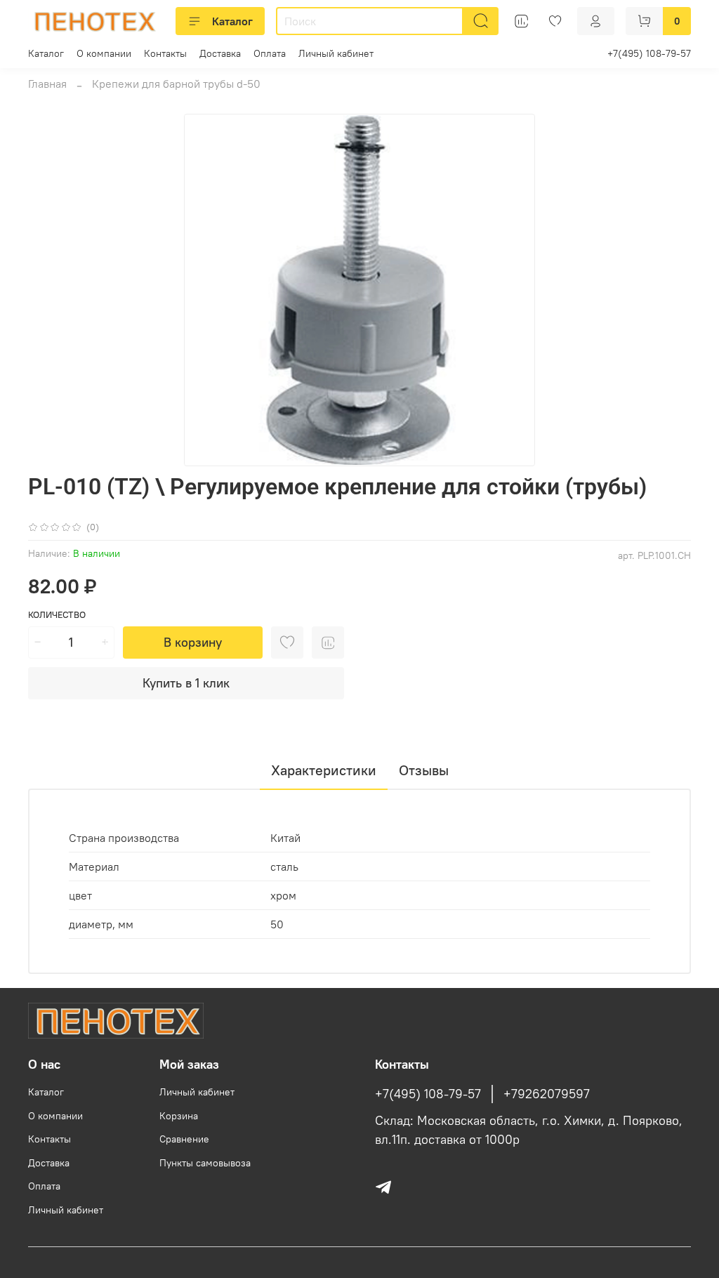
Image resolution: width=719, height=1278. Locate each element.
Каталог (232, 21)
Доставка (220, 53)
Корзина (178, 1115)
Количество (57, 615)
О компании (104, 53)
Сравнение (184, 1139)
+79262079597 (546, 1094)
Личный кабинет (336, 53)
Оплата (269, 53)
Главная (47, 84)
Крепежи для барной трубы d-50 (176, 84)
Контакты (165, 53)
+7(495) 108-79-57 (649, 53)
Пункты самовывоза (205, 1163)
